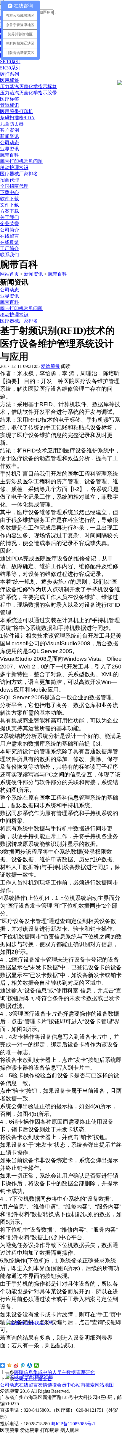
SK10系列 (10, 61)
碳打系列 (9, 74)
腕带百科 (9, 155)
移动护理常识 (14, 167)
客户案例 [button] (9, 130)
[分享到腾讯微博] (22, 1365)
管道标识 (9, 105)
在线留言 (9, 236)
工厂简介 (9, 248)
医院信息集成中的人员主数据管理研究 (54, 1372)
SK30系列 (10, 67)
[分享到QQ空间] (9, 1365)
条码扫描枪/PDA (17, 117)
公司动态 (9, 142)
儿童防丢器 (12, 123)
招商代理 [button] (9, 179)
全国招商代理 (14, 186)
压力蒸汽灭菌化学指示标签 (28, 86)
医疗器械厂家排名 (19, 173)
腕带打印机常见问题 (21, 161)
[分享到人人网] (29, 1365)
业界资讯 (9, 148)
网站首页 (9, 274)
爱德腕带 (50, 366)
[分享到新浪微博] (16, 1365)
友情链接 (47, 1384)
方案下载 (9, 211)
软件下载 (9, 198)
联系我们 (9, 254)
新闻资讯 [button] (9, 136)
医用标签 (9, 80)
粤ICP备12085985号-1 (73, 1423)
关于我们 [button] (9, 217)
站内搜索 (85, 1384)
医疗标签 (9, 98)
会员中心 (66, 1384)
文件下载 (9, 204)
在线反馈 (9, 242)
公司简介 (9, 229)
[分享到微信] (36, 1365)
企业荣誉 (9, 223)
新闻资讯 (33, 274)
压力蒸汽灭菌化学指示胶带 (28, 92)
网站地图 (104, 1384)
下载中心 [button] (9, 192)
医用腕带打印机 (16, 111)
